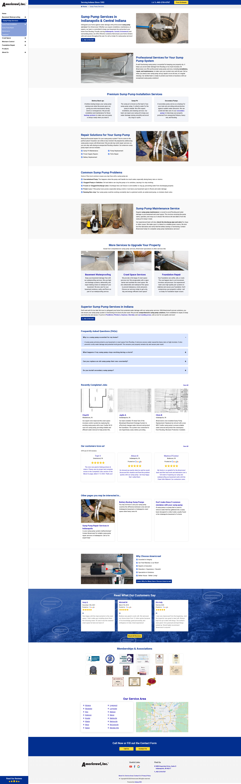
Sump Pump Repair (8, 28)
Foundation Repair (171, 274)
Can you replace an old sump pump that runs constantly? (105, 361)
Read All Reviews (134, 636)
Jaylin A (122, 415)
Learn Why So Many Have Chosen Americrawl (154, 581)
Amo (86, 712)
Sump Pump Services (10, 21)
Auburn (87, 728)
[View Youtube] (130, 766)
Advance (88, 705)
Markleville (113, 718)
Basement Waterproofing (98, 274)
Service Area (129, 775)
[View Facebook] (134, 766)
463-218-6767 (163, 2)
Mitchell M (123, 602)
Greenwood (124, 31)
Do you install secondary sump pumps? (98, 370)
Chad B (85, 415)
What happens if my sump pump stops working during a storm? (108, 352)
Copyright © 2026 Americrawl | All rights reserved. (135, 778)
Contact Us (143, 749)
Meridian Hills (114, 728)
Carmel (116, 31)
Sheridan (131, 315)
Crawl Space (6, 38)
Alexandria (88, 708)
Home (84, 6)
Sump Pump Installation (9, 24)
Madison (113, 712)
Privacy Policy (146, 775)
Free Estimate (181, 2)
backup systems (90, 115)
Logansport (113, 705)
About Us (121, 775)
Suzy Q (85, 602)
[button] (25, 17)
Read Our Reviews (14, 778)
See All (185, 385)
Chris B (159, 415)
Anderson (88, 715)
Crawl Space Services (135, 274)
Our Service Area (134, 699)
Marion (112, 715)
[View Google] (138, 766)
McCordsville (114, 724)
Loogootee (113, 708)
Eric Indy (159, 602)
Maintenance (6, 31)
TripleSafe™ (5, 34)
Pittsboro (117, 315)
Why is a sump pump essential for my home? (100, 337)
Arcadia (87, 718)
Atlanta (87, 721)
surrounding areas (144, 315)
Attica (87, 724)
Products (5, 49)
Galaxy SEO (138, 782)
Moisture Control (8, 41)
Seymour (124, 315)
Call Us (126, 749)
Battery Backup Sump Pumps (131, 502)
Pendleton (109, 315)
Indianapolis (109, 31)
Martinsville (113, 721)
